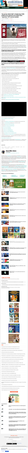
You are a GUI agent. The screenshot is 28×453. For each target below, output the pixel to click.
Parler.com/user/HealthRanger (7, 128)
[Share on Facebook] (4, 20)
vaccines (5, 22)
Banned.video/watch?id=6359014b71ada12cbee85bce (12, 99)
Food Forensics (19, 156)
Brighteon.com (5, 175)
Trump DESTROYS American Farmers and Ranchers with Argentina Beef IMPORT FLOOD (16, 421)
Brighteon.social (5, 176)
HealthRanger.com (13, 175)
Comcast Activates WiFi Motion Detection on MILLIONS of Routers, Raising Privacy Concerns (12, 357)
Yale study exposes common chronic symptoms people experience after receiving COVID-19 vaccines (17, 192)
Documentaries (22, 176)
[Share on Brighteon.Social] (2, 20)
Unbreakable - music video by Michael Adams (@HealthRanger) (17, 409)
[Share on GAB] (8, 20)
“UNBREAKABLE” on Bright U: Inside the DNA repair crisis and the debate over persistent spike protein (13, 364)
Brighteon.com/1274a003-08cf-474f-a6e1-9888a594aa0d (11, 94)
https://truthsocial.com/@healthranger (9, 125)
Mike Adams (7, 18)
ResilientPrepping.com (18, 139)
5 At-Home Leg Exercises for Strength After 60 (6, 384)
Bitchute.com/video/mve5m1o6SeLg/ (8, 95)
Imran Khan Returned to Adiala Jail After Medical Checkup (8, 371)
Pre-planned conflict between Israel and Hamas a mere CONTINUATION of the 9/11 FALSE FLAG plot (16, 260)
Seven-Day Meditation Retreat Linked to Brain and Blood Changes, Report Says (10, 348)
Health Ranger (9, 155)
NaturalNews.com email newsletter (9, 134)
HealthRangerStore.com (14, 176)
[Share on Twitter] (5, 20)
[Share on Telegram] (7, 20)
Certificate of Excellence (22, 161)
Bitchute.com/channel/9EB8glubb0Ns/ (9, 131)
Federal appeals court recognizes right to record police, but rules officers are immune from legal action (13, 355)
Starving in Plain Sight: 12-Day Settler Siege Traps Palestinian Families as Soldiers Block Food (11, 350)
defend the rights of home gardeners (12, 169)
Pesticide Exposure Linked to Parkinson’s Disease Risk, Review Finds (9, 380)
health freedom (15, 21)
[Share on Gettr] (11, 20)
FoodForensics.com (22, 175)
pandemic (21, 21)
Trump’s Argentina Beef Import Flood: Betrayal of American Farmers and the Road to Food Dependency (13, 386)
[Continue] (20, 439)
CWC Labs (10, 161)
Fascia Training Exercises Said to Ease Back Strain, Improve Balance (9, 378)
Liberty (17, 21)
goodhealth (8, 21)
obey (19, 21)
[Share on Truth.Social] (10, 20)
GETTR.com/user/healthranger (7, 127)
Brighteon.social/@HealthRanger (10, 121)
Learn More (3, 451)
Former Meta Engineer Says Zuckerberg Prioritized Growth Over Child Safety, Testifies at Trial (12, 362)
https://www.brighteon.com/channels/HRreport (7, 118)
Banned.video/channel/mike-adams (9, 124)
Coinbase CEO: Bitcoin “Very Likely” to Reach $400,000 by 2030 (8, 373)
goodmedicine (11, 21)
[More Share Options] (13, 20)
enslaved (5, 21)
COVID (3, 21)
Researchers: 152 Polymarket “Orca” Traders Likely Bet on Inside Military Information (11, 366)
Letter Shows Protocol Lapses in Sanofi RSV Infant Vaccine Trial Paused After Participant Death (12, 359)
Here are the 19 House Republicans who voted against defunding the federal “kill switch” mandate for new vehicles (17, 221)
